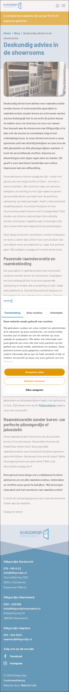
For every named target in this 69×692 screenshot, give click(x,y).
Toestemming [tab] (12, 312)
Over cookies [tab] (34, 312)
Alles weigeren (34, 389)
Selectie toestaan (34, 381)
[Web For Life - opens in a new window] (52, 302)
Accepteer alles (34, 372)
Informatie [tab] (56, 312)
